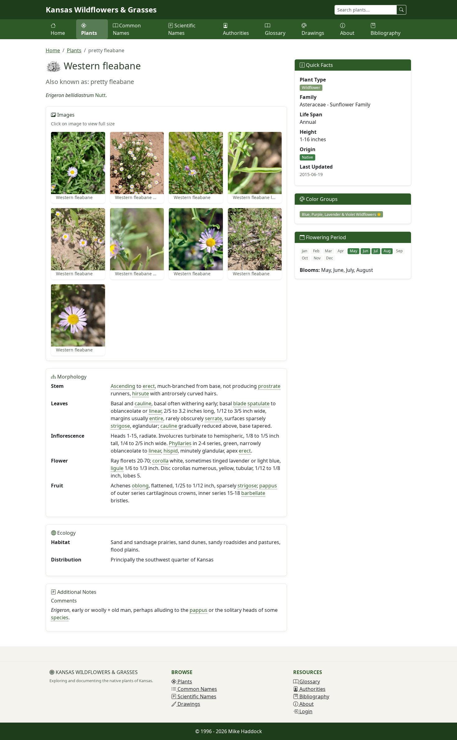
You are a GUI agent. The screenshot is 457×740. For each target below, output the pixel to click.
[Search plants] (401, 10)
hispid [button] (171, 450)
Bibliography (385, 33)
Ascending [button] (123, 386)
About (347, 33)
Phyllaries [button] (180, 443)
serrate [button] (213, 418)
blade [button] (239, 403)
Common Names (127, 29)
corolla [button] (160, 460)
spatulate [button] (258, 403)
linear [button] (155, 410)
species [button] (59, 617)
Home (58, 33)
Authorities (236, 33)
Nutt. (101, 95)
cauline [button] (143, 403)
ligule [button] (117, 468)
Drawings (313, 33)
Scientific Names (182, 29)
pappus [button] (268, 485)
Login (305, 711)
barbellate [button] (253, 493)
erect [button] (149, 386)
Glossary (275, 33)
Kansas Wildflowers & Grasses (101, 9)
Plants (89, 33)
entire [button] (156, 418)
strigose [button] (120, 425)
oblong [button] (140, 485)
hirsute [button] (140, 393)
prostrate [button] (269, 386)
